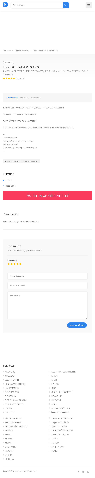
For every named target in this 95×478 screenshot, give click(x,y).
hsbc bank (10, 186)
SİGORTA (9, 459)
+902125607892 (12, 161)
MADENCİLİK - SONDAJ (16, 426)
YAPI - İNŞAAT (58, 447)
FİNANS (8, 62)
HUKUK (54, 404)
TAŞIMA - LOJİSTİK (60, 422)
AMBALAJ (9, 376)
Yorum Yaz (35, 98)
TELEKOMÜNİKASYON (62, 430)
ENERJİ (54, 380)
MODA (8, 443)
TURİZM (55, 443)
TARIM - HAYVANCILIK (61, 418)
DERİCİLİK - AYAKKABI (15, 400)
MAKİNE (9, 430)
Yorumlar (24, 98)
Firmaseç (7, 51)
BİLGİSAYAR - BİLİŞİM (15, 384)
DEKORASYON (12, 392)
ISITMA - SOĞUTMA (60, 408)
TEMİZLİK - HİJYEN (60, 435)
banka (8, 180)
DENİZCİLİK (10, 396)
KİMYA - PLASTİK (13, 418)
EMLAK (54, 376)
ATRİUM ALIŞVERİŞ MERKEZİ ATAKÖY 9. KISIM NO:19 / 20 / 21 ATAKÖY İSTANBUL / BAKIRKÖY (45, 73)
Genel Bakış (12, 98)
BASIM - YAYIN (12, 380)
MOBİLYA (9, 439)
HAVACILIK (56, 396)
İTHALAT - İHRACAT (60, 412)
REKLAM (9, 451)
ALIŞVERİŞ (10, 372)
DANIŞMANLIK (12, 388)
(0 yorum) (20, 78)
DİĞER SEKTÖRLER (14, 404)
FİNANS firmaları (22, 51)
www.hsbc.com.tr (31, 161)
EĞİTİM (8, 408)
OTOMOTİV (10, 447)
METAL (8, 435)
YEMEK (54, 451)
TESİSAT (55, 439)
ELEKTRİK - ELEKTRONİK (63, 372)
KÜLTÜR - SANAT (13, 422)
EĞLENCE (9, 412)
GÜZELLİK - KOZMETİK (62, 392)
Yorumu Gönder (77, 325)
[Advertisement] (47, 29)
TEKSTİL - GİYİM (59, 426)
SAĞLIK (8, 455)
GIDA (53, 388)
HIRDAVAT (56, 400)
